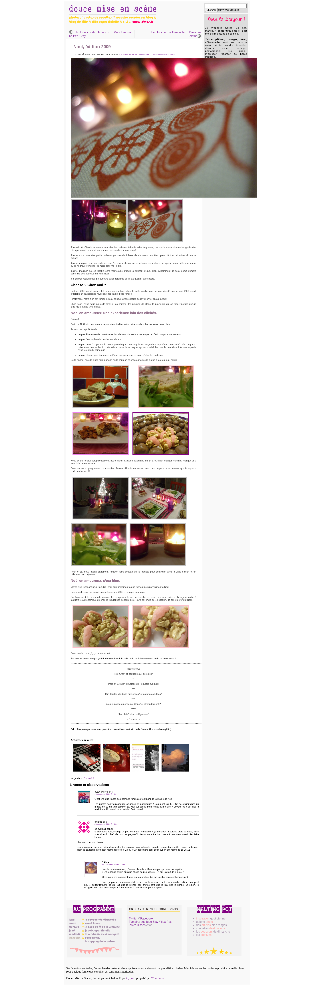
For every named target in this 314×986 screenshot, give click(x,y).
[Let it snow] (86, 770)
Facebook (146, 918)
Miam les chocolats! (161, 54)
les (204, 934)
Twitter (133, 918)
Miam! (172, 54)
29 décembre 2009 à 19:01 (106, 794)
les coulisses (137, 925)
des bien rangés (211, 925)
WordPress (157, 978)
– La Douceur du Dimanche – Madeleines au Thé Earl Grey (99, 34)
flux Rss (166, 921)
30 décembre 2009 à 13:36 (106, 824)
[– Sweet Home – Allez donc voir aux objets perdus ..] (145, 770)
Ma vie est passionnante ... (140, 54)
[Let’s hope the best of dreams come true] (116, 770)
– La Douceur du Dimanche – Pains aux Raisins (175, 34)
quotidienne (211, 918)
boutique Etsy (149, 921)
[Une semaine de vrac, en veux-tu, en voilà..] (175, 770)
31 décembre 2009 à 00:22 (113, 865)
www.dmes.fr (230, 9)
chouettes (210, 928)
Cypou (130, 978)
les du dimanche (213, 931)
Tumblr (133, 921)
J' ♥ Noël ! (123, 54)
